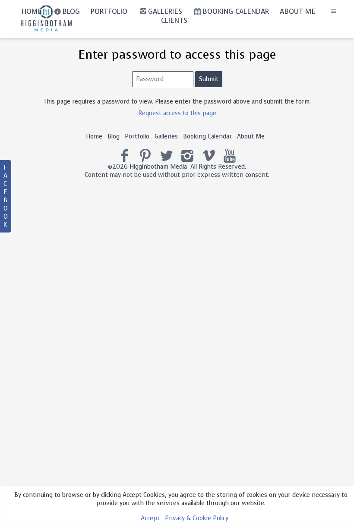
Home (94, 136)
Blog (113, 136)
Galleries (166, 136)
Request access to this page (177, 113)
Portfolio (137, 136)
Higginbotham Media (158, 167)
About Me (251, 136)
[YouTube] (230, 156)
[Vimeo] (208, 156)
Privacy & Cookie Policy (196, 518)
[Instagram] (187, 156)
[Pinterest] (145, 156)
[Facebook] (124, 156)
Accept (150, 518)
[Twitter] (166, 156)
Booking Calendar (207, 136)
